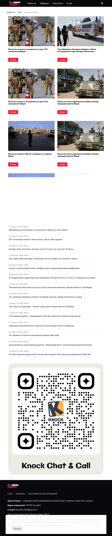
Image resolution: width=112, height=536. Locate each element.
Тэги (19, 12)
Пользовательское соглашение (42, 494)
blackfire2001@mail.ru (26, 509)
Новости (31, 3)
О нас (70, 3)
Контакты (58, 3)
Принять (17, 529)
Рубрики (44, 3)
